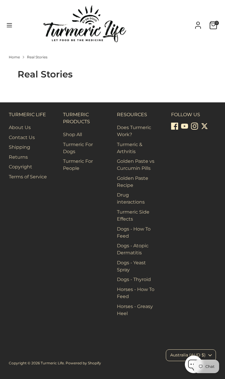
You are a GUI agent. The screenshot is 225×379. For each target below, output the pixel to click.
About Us (20, 127)
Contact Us (22, 137)
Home (14, 57)
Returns (18, 157)
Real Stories (37, 57)
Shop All (72, 134)
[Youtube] (184, 126)
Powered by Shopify (83, 363)
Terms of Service (28, 177)
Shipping (19, 147)
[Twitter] (204, 126)
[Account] (198, 23)
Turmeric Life (52, 363)
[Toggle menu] (9, 25)
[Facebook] (174, 126)
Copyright (20, 167)
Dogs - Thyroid (134, 279)
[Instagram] (194, 126)
